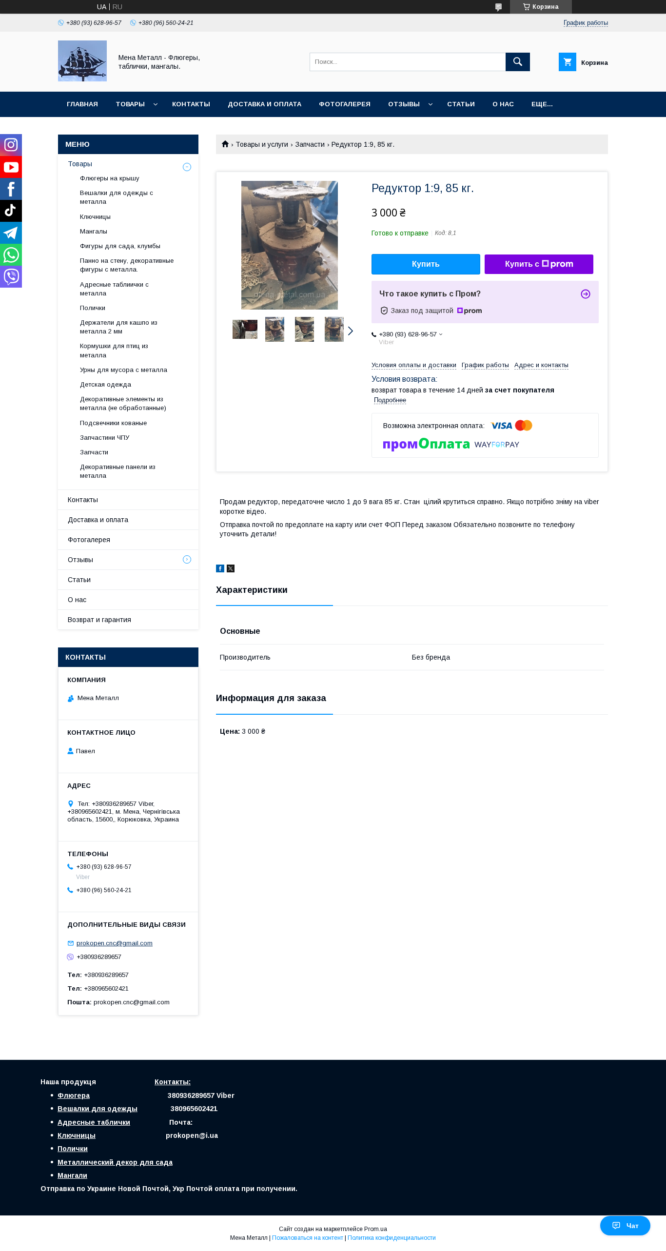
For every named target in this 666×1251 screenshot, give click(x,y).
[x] (231, 570)
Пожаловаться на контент (307, 1237)
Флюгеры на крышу (109, 178)
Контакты (191, 104)
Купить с (522, 264)
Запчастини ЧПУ (104, 437)
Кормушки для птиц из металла (114, 350)
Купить (426, 264)
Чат (633, 1226)
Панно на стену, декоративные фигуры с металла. (127, 265)
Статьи (461, 104)
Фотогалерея (345, 104)
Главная (82, 104)
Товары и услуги (261, 144)
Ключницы (95, 216)
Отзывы (404, 104)
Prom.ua (375, 1229)
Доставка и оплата (264, 104)
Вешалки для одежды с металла (116, 197)
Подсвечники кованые (113, 423)
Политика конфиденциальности (392, 1237)
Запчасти (310, 144)
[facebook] (220, 570)
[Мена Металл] (82, 79)
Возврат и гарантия (99, 620)
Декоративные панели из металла (118, 471)
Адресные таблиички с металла (114, 289)
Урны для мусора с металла (123, 369)
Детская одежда (105, 384)
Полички (92, 308)
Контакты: (173, 1082)
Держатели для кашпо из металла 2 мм (118, 327)
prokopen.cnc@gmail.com (115, 943)
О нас (503, 104)
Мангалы (93, 231)
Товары (130, 104)
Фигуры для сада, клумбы (120, 246)
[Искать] (518, 62)
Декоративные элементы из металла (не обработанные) (123, 403)
